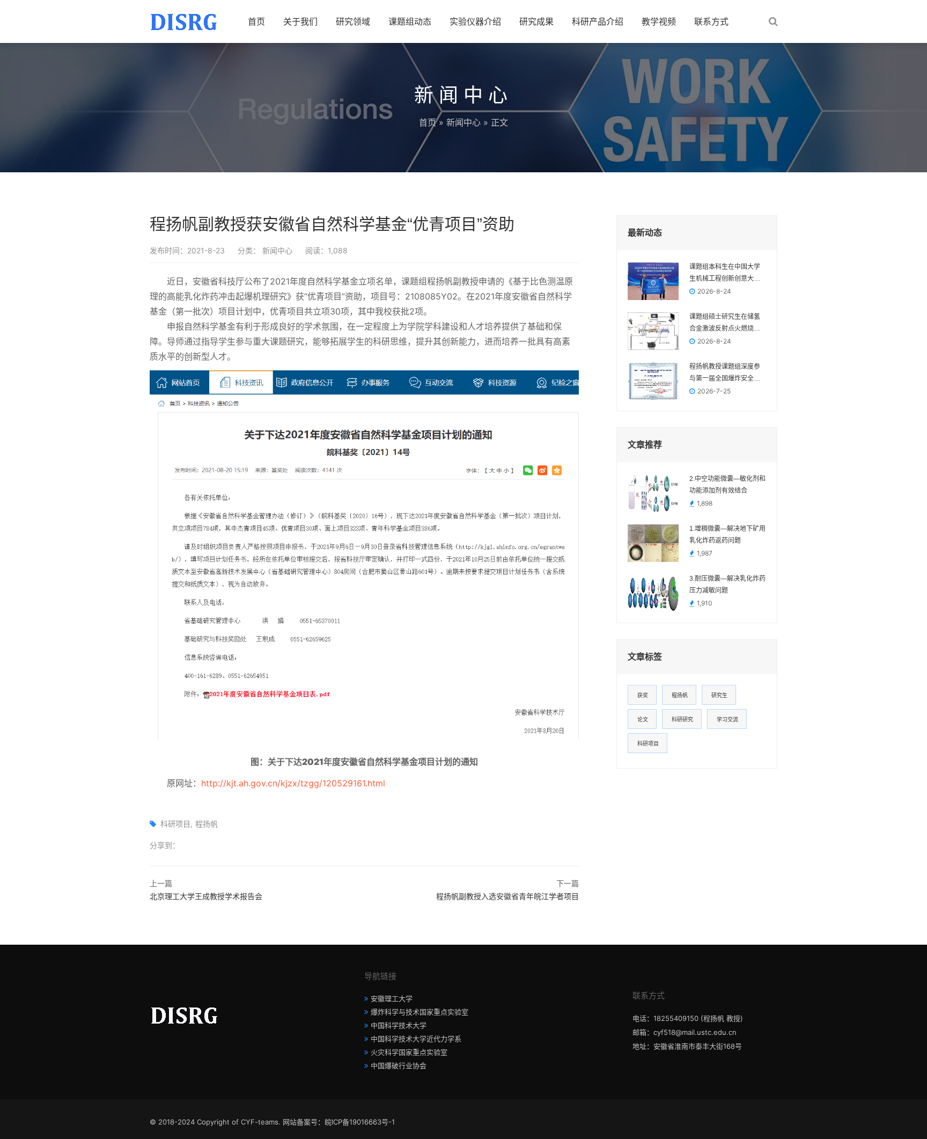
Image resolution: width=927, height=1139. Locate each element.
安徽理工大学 (392, 998)
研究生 (719, 695)
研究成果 (536, 21)
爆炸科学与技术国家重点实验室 (419, 1011)
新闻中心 (463, 122)
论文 (642, 719)
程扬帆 (206, 823)
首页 (256, 21)
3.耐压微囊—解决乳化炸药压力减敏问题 (727, 584)
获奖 (642, 695)
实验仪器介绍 (475, 21)
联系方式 (711, 21)
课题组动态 (409, 21)
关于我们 (300, 21)
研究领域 (353, 21)
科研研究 (682, 719)
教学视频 (659, 21)
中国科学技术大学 (398, 1025)
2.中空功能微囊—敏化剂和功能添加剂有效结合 (727, 484)
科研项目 (175, 823)
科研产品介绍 (597, 21)
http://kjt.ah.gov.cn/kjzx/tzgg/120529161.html (293, 783)
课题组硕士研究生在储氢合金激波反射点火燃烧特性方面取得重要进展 (724, 323)
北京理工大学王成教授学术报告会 (206, 896)
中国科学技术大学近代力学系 (416, 1038)
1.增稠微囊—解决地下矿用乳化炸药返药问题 (727, 534)
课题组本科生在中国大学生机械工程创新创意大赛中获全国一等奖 (724, 273)
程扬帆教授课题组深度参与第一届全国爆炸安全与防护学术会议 (724, 373)
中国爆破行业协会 (398, 1065)
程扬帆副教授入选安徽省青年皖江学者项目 (507, 896)
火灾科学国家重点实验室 (409, 1052)
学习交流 (727, 719)
